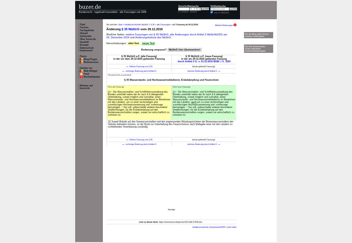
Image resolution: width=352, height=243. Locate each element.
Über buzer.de (88, 39)
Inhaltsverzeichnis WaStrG (136, 24)
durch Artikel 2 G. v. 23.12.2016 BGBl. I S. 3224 (204, 61)
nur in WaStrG (221, 12)
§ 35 (153, 24)
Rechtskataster (92, 77)
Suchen (84, 27)
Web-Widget (90, 71)
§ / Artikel (183, 11)
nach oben (231, 227)
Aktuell (84, 33)
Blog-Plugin (90, 59)
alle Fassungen (163, 24)
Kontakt (84, 45)
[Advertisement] (171, 182)
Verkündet (85, 36)
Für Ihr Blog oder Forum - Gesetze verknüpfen (257, 35)
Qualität (84, 42)
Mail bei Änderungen (224, 25)
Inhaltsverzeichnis (200, 227)
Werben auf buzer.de (86, 86)
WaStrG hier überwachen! (184, 49)
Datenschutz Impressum (87, 49)
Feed (86, 74)
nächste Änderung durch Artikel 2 (204, 71)
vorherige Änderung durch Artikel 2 (139, 71)
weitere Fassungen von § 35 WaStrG (147, 34)
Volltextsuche (218, 6)
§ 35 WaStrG (131, 29)
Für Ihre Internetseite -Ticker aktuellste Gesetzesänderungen (255, 48)
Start (82, 24)
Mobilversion (91, 62)
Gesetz (193, 11)
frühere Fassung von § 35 (139, 66)
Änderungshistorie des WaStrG (153, 37)
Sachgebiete (87, 30)
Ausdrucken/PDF (217, 227)
